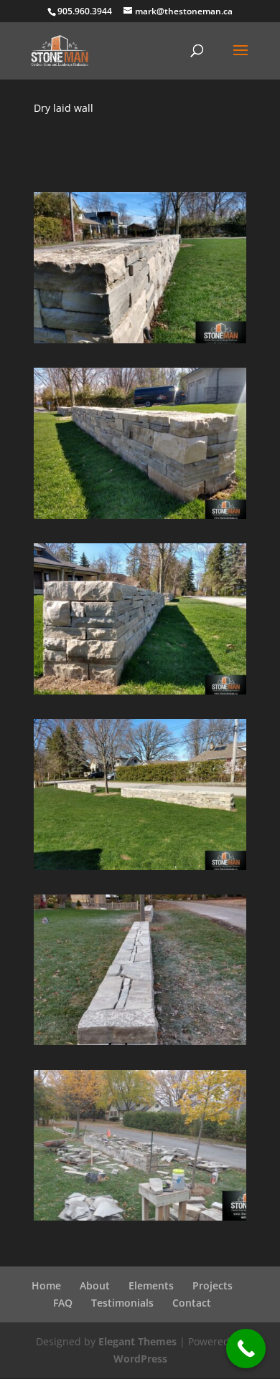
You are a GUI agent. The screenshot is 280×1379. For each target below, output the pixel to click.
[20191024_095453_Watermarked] (140, 1220)
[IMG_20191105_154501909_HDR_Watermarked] (140, 1044)
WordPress (140, 1358)
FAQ (63, 1302)
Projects (212, 1285)
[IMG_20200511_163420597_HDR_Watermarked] (140, 870)
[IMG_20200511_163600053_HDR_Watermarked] (140, 518)
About (95, 1285)
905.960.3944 (84, 11)
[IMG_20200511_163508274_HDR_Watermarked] (140, 694)
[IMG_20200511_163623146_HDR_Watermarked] (140, 343)
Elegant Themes (137, 1341)
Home (46, 1285)
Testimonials (122, 1302)
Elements (151, 1285)
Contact (191, 1302)
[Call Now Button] (246, 1348)
